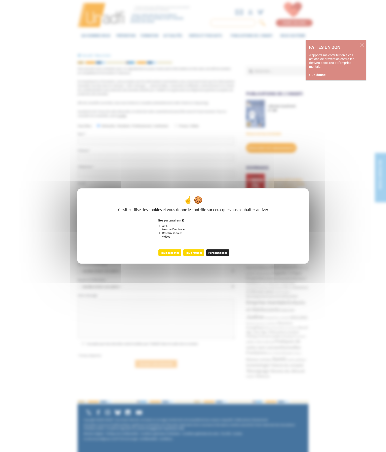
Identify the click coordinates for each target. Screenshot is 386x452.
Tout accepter (169, 253)
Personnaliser (217, 253)
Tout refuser (193, 253)
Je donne (319, 75)
